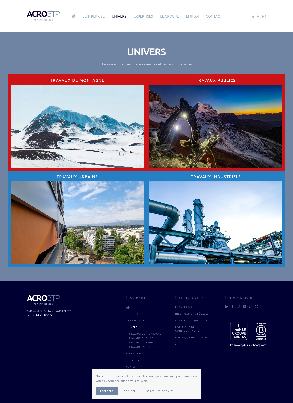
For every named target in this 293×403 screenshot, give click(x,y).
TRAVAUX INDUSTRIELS (144, 346)
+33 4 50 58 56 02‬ (42, 315)
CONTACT (214, 16)
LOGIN (179, 344)
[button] (73, 16)
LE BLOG (134, 313)
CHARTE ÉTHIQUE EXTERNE (193, 320)
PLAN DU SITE (184, 306)
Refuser (130, 391)
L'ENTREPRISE (93, 16)
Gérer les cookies (160, 391)
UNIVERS (132, 327)
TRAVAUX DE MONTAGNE (145, 333)
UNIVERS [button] (119, 16)
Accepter (107, 391)
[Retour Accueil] (44, 16)
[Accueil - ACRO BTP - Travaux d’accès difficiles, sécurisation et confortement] (146, 307)
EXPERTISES (143, 16)
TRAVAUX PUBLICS (141, 338)
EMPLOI (192, 16)
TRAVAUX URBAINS (141, 342)
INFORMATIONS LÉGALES (192, 313)
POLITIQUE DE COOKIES (191, 337)
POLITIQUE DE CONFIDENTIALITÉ (187, 328)
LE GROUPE (169, 16)
